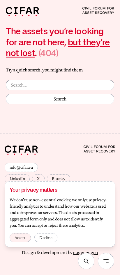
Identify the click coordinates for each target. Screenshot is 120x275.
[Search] (86, 261)
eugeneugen (85, 252)
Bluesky (58, 178)
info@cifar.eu (21, 167)
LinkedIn (17, 178)
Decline (45, 237)
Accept (20, 237)
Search (60, 99)
